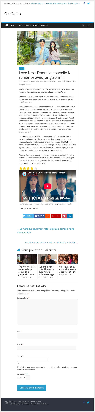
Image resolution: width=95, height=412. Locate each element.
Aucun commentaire (49, 81)
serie (30, 84)
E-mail (20, 344)
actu (13, 25)
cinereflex (35, 81)
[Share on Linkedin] (70, 216)
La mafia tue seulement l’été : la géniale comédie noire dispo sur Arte (45, 230)
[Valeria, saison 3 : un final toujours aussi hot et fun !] (68, 255)
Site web (20, 356)
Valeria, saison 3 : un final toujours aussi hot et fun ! (67, 269)
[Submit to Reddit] (47, 216)
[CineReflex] (6, 25)
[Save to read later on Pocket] (64, 216)
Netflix (25, 84)
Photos (44, 25)
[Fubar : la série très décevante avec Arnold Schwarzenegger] (47, 255)
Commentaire (23, 298)
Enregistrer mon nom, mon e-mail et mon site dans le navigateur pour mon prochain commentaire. (47, 368)
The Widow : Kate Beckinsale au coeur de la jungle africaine (27, 270)
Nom (19, 331)
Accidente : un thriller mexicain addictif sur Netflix (51, 242)
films (20, 25)
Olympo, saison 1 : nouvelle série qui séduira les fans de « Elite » (55, 3)
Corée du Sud (63, 81)
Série (21, 69)
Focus (35, 25)
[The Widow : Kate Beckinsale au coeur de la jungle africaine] (27, 255)
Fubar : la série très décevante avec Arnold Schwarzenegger (47, 270)
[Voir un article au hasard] (88, 25)
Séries (27, 25)
